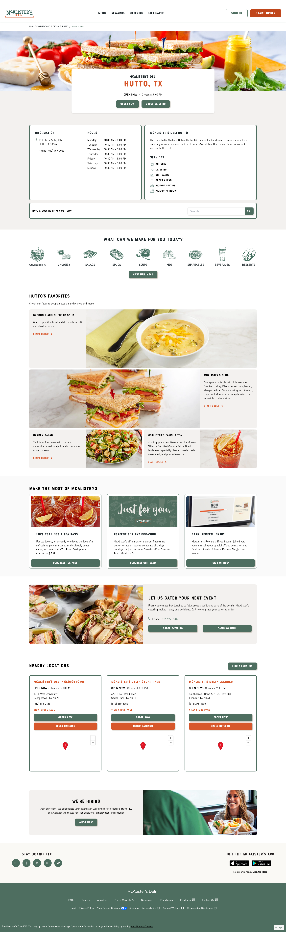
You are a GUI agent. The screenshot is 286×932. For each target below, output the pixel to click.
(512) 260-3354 (119, 703)
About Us (102, 900)
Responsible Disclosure (200, 908)
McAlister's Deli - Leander (211, 682)
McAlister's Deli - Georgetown (59, 682)
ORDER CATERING (156, 104)
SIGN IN (236, 13)
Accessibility (149, 908)
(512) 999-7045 (169, 619)
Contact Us (208, 900)
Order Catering (173, 628)
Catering (136, 13)
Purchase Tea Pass (65, 563)
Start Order (41, 334)
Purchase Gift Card (143, 563)
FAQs (71, 900)
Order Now (65, 717)
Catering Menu (227, 628)
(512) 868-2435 (42, 703)
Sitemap (134, 908)
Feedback (185, 900)
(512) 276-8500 (197, 703)
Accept (279, 927)
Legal (73, 908)
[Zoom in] (93, 737)
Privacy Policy (86, 908)
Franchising (166, 900)
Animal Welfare (171, 908)
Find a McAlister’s (124, 900)
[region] (65, 750)
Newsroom (147, 900)
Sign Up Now (221, 563)
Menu (102, 13)
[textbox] (250, 872)
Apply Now (86, 822)
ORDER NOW (127, 104)
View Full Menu (143, 274)
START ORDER (266, 13)
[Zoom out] (93, 742)
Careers (85, 900)
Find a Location (242, 666)
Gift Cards (156, 13)
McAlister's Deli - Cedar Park (135, 682)
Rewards (117, 13)
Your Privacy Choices (108, 908)
